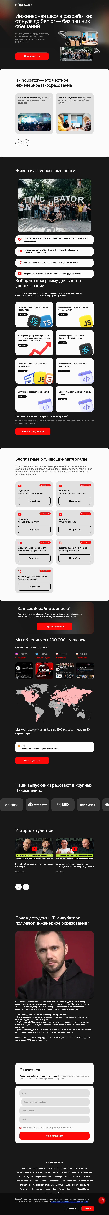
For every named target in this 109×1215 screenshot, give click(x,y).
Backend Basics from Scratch (57, 1172)
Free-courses (22, 1181)
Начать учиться (32, 56)
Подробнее (34, 501)
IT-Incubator (20, 658)
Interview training (86, 1181)
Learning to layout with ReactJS (67, 1176)
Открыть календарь (54, 626)
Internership (25, 1185)
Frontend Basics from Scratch (74, 1168)
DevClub (59, 1185)
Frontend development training (46, 1168)
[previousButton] (18, 142)
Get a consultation (54, 1136)
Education (26, 1168)
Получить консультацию (33, 431)
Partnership (24, 1189)
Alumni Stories (83, 1189)
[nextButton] (26, 142)
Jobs (48, 1189)
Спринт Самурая (42, 658)
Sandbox (86, 1176)
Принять (87, 1208)
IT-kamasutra (81, 658)
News (61, 1189)
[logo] (23, 5)
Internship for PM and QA (42, 1185)
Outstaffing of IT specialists (77, 1185)
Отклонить (71, 1208)
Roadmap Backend (57, 1181)
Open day (70, 1189)
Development (37, 1189)
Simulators (71, 1181)
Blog (54, 1189)
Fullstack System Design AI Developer (35, 1176)
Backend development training (29, 1172)
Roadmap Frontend (38, 1181)
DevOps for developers (82, 1172)
